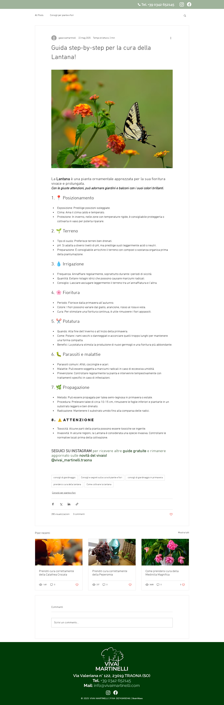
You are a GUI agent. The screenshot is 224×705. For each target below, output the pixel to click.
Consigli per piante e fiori (62, 15)
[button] (184, 15)
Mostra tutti (183, 532)
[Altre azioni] (171, 38)
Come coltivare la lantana (99, 484)
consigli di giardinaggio (64, 477)
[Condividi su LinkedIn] (69, 504)
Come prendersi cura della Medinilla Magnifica (162, 573)
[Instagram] (182, 4)
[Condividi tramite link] (77, 504)
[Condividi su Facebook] (52, 504)
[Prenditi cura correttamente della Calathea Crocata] (58, 552)
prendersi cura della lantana (67, 484)
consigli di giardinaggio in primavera (145, 477)
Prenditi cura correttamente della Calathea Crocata (56, 573)
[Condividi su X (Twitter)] (60, 504)
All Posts (39, 15)
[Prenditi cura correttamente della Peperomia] (112, 552)
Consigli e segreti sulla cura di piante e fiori (101, 477)
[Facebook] (189, 4)
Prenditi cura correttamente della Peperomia (109, 573)
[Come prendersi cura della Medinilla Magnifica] (165, 552)
